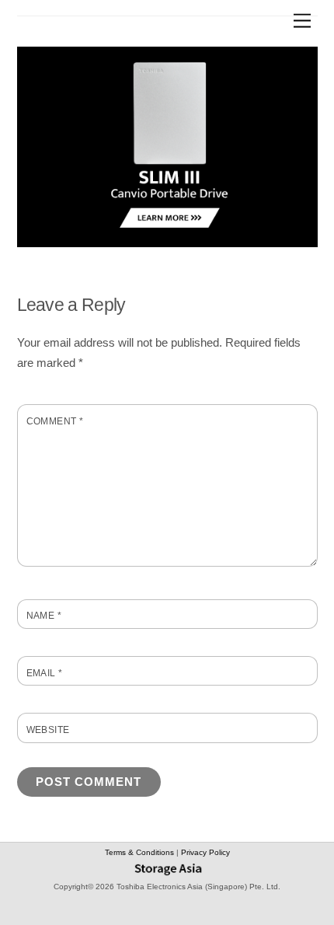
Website (48, 729)
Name (44, 615)
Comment (55, 421)
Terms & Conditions (140, 852)
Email (44, 673)
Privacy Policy (205, 852)
